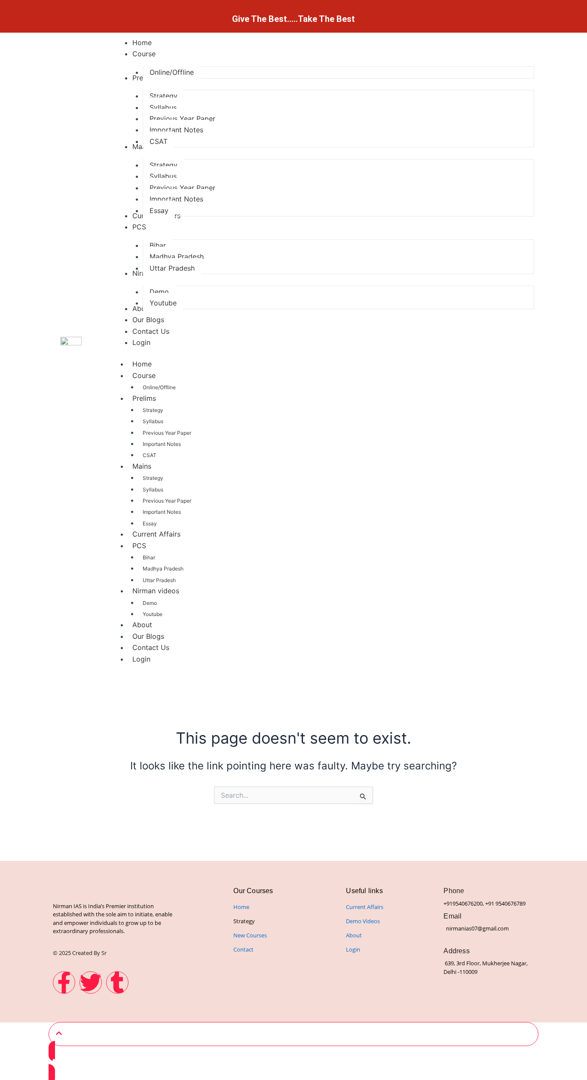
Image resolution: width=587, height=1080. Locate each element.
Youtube (152, 614)
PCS (139, 545)
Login (141, 659)
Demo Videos (363, 921)
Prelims (144, 398)
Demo (150, 603)
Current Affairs (156, 534)
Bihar (149, 557)
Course (144, 375)
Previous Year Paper (167, 433)
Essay (150, 523)
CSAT (149, 455)
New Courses (250, 935)
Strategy (153, 410)
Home (142, 364)
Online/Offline (159, 387)
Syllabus (153, 421)
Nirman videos (155, 590)
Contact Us (150, 647)
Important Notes (162, 444)
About (142, 624)
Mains (141, 466)
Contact (243, 949)
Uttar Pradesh (159, 580)
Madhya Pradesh (163, 568)
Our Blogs (148, 636)
